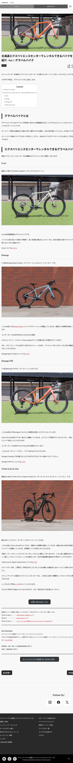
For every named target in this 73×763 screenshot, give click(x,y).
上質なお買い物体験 (6, 742)
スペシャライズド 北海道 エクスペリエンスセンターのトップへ (36, 757)
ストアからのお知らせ (45, 732)
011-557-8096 (9, 640)
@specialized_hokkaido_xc (24, 615)
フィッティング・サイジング (8, 725)
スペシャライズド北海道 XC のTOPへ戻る (39, 659)
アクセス (17, 6)
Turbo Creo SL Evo (9, 105)
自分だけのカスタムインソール (9, 732)
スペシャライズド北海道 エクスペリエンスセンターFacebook (34, 621)
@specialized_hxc (21, 618)
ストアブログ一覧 (44, 728)
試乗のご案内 (4, 721)
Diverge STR (8, 102)
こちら (14, 248)
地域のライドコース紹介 (46, 725)
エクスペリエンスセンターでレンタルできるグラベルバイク (20, 93)
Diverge (7, 99)
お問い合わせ (50, 6)
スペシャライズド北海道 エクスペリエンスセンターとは (16, 718)
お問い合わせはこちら (39, 602)
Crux (6, 96)
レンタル (2, 738)
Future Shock (18, 326)
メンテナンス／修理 (6, 735)
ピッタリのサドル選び (6, 728)
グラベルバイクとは (9, 90)
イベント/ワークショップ (46, 721)
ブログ (4, 65)
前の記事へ (7, 673)
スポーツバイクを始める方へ (47, 718)
